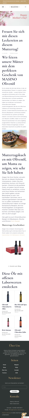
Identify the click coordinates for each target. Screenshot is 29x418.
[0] (24, 414)
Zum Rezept (15, 221)
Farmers (4, 372)
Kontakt (17, 370)
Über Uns (4, 370)
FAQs (16, 367)
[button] (23, 6)
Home (4, 364)
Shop (4, 367)
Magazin (16, 364)
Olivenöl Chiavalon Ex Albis (6, 307)
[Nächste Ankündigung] (27, 2)
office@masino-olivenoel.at (16, 409)
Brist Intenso (6, 330)
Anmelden (14, 391)
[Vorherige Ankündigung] (1, 2)
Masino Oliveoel (6, 412)
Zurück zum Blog (15, 266)
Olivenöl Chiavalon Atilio (20, 331)
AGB (16, 372)
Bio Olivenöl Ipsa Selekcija (21, 306)
